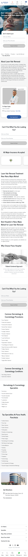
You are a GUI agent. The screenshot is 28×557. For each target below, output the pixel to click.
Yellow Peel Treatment (6, 322)
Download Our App (5, 541)
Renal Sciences (5, 434)
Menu (3, 555)
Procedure (13, 54)
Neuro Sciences (5, 425)
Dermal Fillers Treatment (7, 327)
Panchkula (7, 54)
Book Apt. (12, 555)
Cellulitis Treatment (6, 358)
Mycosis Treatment (5, 356)
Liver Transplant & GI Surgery (8, 463)
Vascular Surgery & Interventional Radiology (10, 465)
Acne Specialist (5, 397)
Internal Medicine (5, 445)
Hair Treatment (5, 335)
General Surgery (5, 436)
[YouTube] (17, 545)
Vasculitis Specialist (6, 395)
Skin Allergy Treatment (6, 374)
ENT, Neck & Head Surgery (7, 443)
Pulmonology (4, 454)
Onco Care (4, 423)
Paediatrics (4, 456)
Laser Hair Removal (20, 54)
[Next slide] (26, 264)
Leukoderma (4, 400)
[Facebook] (10, 545)
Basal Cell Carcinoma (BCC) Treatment (9, 347)
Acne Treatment (5, 320)
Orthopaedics (4, 430)
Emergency (12, 3)
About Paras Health (5, 537)
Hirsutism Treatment (6, 333)
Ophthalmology (5, 461)
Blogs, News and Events (6, 534)
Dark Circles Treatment (6, 376)
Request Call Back (14, 46)
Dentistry (4, 447)
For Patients (3, 526)
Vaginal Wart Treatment (6, 360)
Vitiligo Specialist (5, 402)
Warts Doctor (4, 404)
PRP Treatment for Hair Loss (7, 353)
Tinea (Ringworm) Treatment (7, 345)
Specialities (3, 530)
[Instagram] (15, 545)
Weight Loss (4, 406)
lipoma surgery (5, 340)
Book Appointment (14, 117)
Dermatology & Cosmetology (7, 441)
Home (2, 54)
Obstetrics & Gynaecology (7, 432)
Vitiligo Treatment (5, 349)
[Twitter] (13, 545)
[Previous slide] (1, 264)
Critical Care (4, 452)
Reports (17, 3)
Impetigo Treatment (6, 331)
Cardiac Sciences (5, 420)
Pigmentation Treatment (6, 342)
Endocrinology (5, 458)
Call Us (25, 555)
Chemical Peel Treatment (7, 324)
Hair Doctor (4, 391)
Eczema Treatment (5, 329)
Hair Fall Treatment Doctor (7, 393)
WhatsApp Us (19, 555)
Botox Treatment (5, 351)
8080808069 (8, 498)
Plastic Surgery (5, 438)
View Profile (18, 111)
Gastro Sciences (5, 427)
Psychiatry (4, 450)
